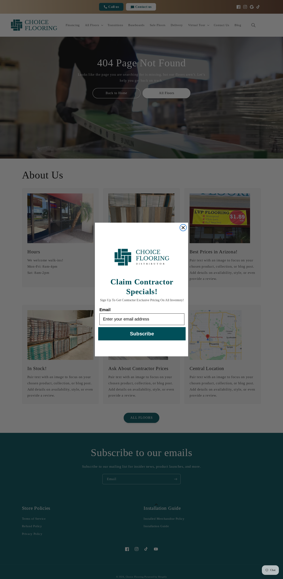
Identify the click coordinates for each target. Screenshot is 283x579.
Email (105, 309)
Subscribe (142, 333)
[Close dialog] (183, 227)
